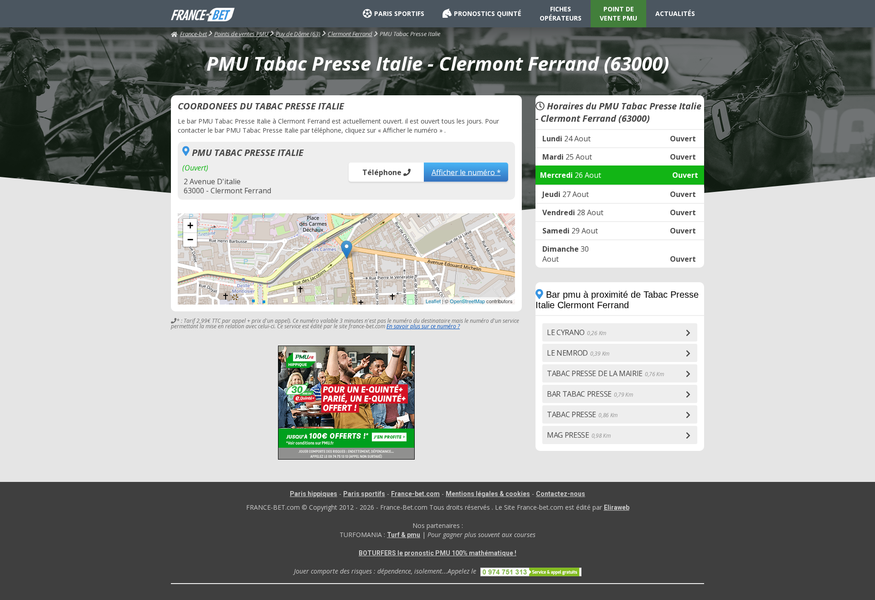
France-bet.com (415, 493)
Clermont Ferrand (350, 34)
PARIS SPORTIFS (399, 13)
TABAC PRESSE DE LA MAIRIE (605, 373)
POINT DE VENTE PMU (618, 13)
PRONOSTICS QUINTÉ (487, 13)
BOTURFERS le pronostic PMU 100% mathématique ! (437, 553)
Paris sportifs (364, 493)
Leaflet (433, 301)
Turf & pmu (403, 534)
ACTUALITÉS (675, 13)
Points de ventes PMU (241, 34)
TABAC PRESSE (582, 414)
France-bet (193, 34)
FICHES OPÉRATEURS (561, 13)
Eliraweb (616, 507)
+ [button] (190, 225)
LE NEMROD (578, 353)
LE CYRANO (576, 332)
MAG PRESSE (579, 435)
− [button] (190, 239)
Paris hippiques (313, 493)
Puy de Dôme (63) (298, 34)
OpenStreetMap (467, 301)
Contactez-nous (560, 493)
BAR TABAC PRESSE (590, 394)
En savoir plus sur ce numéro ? (423, 326)
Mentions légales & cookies (488, 493)
